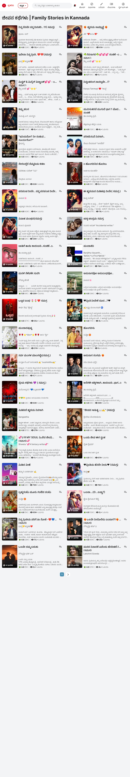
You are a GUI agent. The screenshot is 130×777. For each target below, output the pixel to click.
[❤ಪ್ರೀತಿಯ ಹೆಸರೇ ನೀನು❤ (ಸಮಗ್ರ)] (74, 474)
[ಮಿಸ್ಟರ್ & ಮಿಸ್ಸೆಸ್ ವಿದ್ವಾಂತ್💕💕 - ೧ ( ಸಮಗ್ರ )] (9, 91)
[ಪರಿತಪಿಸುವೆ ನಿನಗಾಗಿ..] (74, 146)
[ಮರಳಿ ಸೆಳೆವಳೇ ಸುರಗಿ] (9, 282)
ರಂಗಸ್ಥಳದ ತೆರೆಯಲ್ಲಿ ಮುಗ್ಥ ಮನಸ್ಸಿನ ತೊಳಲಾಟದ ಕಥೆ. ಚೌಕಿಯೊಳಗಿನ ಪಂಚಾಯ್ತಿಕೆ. (101, 507)
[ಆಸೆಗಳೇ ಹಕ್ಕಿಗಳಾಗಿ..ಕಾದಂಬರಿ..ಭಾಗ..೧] (74, 392)
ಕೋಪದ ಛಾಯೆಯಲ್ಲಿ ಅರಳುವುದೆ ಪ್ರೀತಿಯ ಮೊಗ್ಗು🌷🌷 (37, 316)
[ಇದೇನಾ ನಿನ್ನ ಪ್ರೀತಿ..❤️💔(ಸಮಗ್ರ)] (9, 64)
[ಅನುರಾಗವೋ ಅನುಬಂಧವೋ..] (74, 282)
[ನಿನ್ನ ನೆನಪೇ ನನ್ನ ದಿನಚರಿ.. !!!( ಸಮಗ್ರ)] (9, 36)
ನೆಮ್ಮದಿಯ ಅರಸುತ (25, 179)
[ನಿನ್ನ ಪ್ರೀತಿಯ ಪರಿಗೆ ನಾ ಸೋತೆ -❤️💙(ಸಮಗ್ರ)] (9, 529)
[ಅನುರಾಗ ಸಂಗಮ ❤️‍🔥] (74, 364)
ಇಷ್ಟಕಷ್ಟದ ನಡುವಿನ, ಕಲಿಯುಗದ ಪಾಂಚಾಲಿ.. (33, 206)
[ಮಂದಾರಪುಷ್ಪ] (9, 337)
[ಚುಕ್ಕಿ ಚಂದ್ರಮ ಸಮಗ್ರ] (74, 228)
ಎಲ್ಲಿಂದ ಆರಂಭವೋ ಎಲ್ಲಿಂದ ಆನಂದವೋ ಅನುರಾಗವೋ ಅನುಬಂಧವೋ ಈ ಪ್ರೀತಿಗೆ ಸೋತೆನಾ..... (102, 288)
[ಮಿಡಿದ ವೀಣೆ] (9, 474)
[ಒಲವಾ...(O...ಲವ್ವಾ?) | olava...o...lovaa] (74, 501)
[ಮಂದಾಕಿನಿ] (74, 255)
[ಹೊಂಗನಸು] (74, 337)
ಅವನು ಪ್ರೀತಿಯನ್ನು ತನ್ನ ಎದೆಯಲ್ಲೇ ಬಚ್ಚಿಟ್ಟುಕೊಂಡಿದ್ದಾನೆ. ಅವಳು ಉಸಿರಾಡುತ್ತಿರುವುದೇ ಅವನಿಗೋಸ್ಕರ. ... (105, 562)
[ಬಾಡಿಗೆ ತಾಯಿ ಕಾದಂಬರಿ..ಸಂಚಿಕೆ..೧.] (9, 255)
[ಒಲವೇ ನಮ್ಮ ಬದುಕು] (9, 556)
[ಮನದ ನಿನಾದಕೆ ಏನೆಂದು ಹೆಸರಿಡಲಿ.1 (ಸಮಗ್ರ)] (74, 556)
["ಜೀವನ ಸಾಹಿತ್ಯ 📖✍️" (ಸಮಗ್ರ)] (74, 419)
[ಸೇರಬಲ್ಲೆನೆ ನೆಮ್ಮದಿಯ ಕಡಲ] (9, 173)
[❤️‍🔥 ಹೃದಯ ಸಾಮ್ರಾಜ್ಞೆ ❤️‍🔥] (74, 36)
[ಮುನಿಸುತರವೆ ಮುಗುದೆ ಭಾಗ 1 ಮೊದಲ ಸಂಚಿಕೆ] (74, 118)
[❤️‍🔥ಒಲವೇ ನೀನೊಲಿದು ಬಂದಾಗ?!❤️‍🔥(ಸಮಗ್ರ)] (74, 529)
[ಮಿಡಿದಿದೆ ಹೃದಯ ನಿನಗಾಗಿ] (9, 419)
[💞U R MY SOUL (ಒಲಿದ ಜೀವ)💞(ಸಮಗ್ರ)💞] (9, 446)
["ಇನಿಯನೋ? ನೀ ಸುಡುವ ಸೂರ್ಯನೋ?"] (9, 146)
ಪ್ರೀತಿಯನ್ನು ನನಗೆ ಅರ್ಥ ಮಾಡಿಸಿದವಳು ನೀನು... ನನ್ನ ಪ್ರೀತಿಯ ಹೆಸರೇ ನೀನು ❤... (104, 480)
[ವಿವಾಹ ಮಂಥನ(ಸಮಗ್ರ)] (9, 228)
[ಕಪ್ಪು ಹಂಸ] (9, 118)
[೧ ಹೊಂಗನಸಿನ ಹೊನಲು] (74, 173)
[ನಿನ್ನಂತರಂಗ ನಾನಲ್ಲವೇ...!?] (74, 91)
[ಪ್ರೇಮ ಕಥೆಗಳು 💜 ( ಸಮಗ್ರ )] (9, 392)
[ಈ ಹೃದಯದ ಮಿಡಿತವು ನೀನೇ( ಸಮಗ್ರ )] (74, 200)
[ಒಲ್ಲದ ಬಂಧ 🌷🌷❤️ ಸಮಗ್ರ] (9, 310)
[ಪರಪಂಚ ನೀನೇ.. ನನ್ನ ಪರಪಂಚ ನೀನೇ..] (9, 200)
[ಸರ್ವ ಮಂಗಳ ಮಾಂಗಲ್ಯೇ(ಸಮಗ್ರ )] (9, 364)
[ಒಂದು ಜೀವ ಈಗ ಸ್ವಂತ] (74, 446)
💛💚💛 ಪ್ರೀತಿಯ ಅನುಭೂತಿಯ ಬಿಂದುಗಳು (33, 398)
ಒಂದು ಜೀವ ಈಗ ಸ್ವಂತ (91, 452)
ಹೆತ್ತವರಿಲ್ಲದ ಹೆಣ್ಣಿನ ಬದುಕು (92, 124)
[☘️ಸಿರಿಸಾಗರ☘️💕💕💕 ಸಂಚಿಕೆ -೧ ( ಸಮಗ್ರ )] (74, 64)
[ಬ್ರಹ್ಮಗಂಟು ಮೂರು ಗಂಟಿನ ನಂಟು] (9, 501)
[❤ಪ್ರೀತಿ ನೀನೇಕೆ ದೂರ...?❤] (74, 310)
